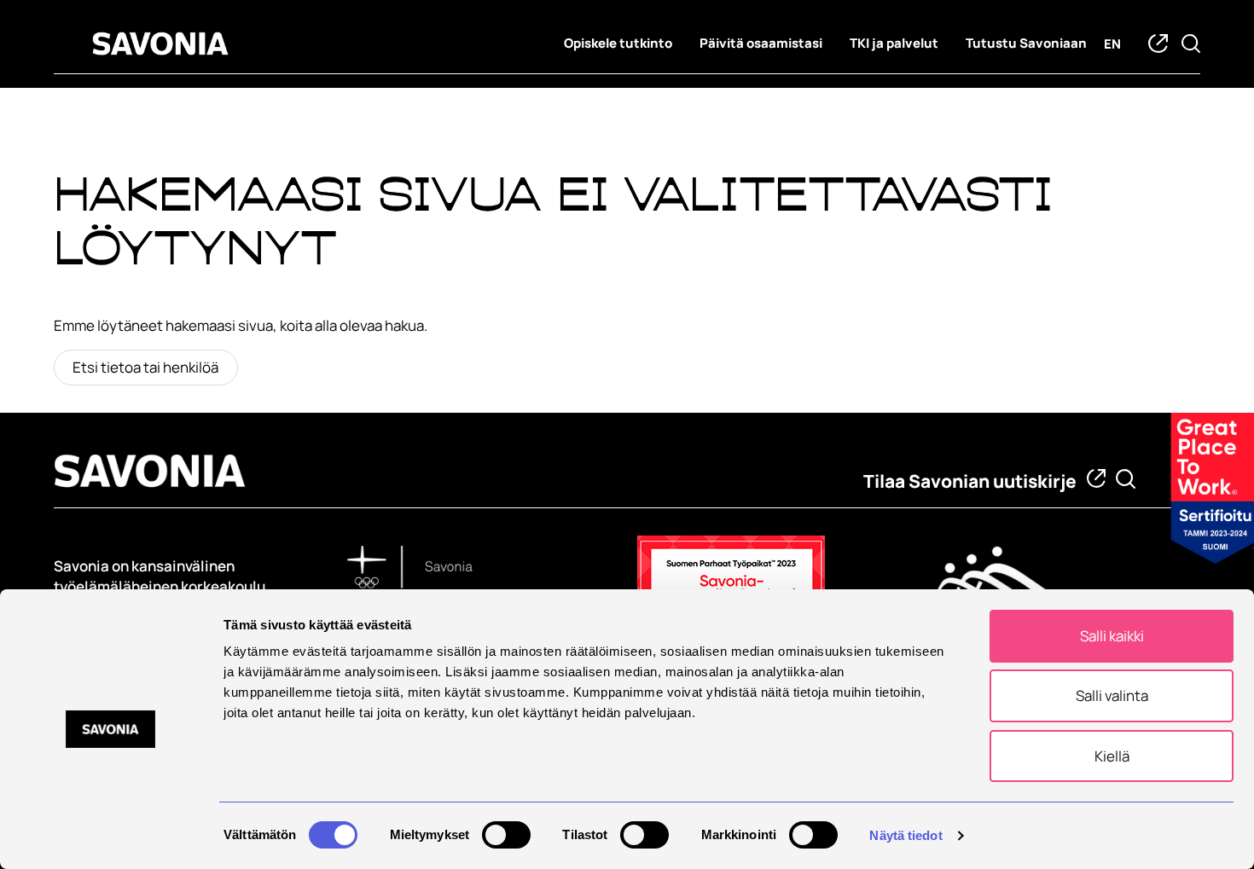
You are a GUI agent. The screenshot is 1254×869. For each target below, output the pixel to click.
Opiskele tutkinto (618, 43)
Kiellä (1111, 756)
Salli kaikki (1112, 636)
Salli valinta (1112, 695)
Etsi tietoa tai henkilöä (145, 367)
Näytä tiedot (905, 835)
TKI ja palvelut (894, 43)
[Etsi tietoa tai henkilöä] (1125, 479)
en (1112, 44)
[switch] (506, 835)
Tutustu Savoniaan (1026, 43)
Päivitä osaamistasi (761, 43)
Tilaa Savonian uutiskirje (970, 481)
